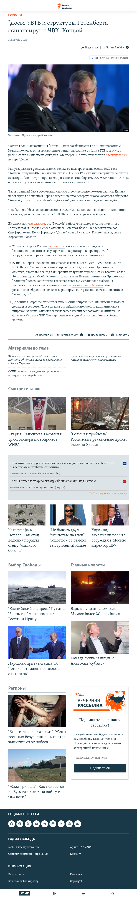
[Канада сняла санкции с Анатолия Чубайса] (100, 637)
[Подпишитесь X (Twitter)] (28, 824)
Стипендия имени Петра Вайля (28, 854)
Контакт (75, 854)
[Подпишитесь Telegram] (44, 824)
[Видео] (83, 893)
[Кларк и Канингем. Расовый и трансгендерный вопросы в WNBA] (37, 413)
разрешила (56, 246)
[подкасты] (54, 893)
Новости (15, 15)
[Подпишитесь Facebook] (19, 824)
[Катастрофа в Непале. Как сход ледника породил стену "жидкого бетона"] (26, 514)
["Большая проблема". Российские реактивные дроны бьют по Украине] (100, 413)
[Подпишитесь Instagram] (52, 824)
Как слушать (16, 874)
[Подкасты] (69, 824)
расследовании (117, 155)
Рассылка (76, 874)
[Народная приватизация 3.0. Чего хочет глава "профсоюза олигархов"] (37, 642)
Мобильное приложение (24, 847)
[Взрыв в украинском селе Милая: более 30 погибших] (100, 587)
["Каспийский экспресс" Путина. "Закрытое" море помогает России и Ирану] (37, 587)
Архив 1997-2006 (80, 847)
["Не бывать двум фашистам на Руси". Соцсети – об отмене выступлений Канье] (68, 514)
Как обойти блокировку (23, 881)
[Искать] (113, 893)
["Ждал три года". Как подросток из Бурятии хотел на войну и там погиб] (37, 765)
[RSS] (61, 824)
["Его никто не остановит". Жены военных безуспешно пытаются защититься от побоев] (37, 711)
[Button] (89, 47)
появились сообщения (87, 285)
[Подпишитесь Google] (11, 824)
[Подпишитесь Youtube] (36, 824)
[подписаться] (77, 824)
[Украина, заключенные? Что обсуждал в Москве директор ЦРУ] (110, 514)
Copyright (76, 881)
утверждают (36, 223)
